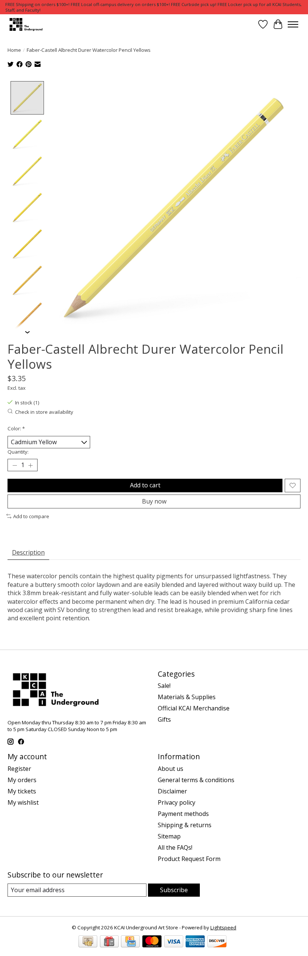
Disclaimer (172, 791)
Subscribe (174, 890)
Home (14, 50)
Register (19, 768)
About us (170, 768)
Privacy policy (176, 802)
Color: (16, 428)
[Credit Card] (130, 942)
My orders (22, 780)
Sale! (164, 686)
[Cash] (88, 942)
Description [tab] (28, 552)
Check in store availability (44, 412)
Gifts (164, 719)
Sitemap (169, 836)
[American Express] (195, 942)
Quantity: (18, 451)
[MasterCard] (152, 942)
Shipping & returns (184, 825)
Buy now (154, 501)
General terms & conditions (196, 780)
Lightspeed (223, 927)
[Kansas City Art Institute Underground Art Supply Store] (25, 24)
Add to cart (145, 485)
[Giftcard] (109, 942)
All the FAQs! (175, 847)
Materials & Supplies (187, 697)
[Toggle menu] (292, 24)
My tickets (22, 791)
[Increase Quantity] (30, 465)
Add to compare (31, 516)
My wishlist (23, 802)
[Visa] (173, 942)
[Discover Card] (216, 942)
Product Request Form (189, 859)
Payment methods (183, 814)
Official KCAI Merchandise (193, 708)
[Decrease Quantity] (15, 465)
